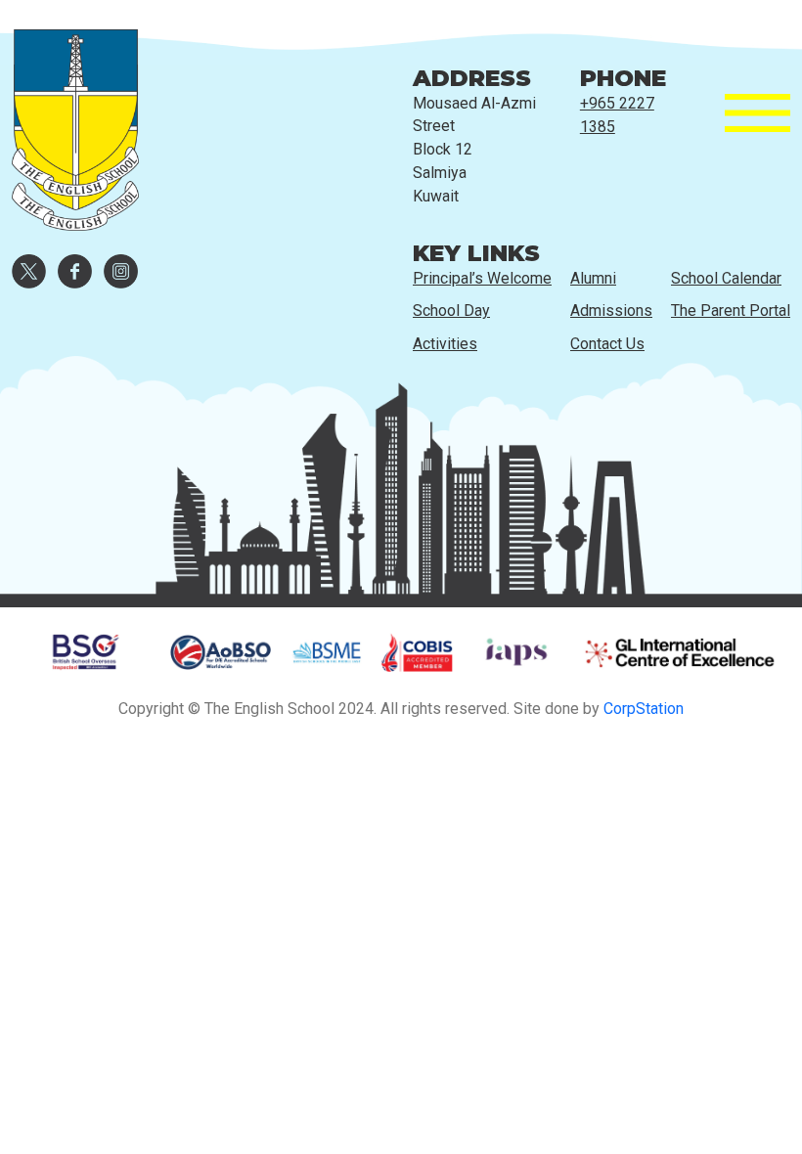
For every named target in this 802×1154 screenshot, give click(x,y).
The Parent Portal (730, 310)
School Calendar (726, 278)
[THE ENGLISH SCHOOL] (75, 113)
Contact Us (607, 343)
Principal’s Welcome (482, 278)
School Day (451, 310)
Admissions (611, 310)
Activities (445, 343)
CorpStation (643, 708)
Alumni (593, 278)
